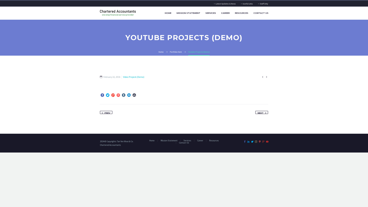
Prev (107, 113)
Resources (241, 13)
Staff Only (264, 3)
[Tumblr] (123, 95)
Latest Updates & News (226, 3)
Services (210, 13)
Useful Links (248, 3)
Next (260, 113)
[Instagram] (256, 141)
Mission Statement (188, 13)
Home (168, 13)
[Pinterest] (118, 95)
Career (225, 13)
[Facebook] (102, 95)
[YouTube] (267, 141)
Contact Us (260, 13)
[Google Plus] (113, 95)
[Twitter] (107, 95)
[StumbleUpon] (134, 95)
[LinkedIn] (129, 95)
